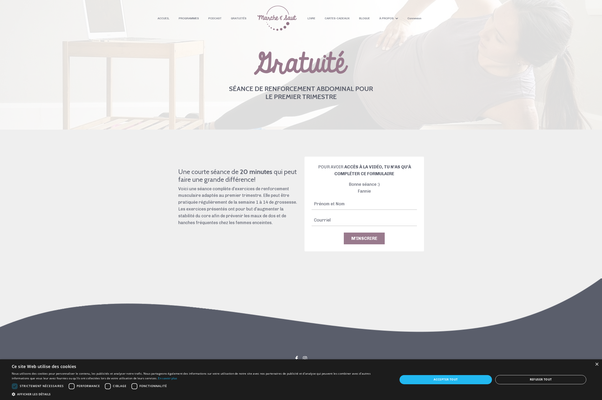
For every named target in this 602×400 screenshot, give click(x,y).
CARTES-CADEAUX (337, 18)
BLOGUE (364, 18)
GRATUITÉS (238, 18)
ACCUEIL (163, 18)
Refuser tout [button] (541, 379)
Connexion (414, 18)
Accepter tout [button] (446, 379)
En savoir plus (167, 378)
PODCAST (215, 18)
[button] (199, 394)
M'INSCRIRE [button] (364, 238)
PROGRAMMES (189, 18)
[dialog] (301, 379)
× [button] (596, 364)
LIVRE (311, 18)
